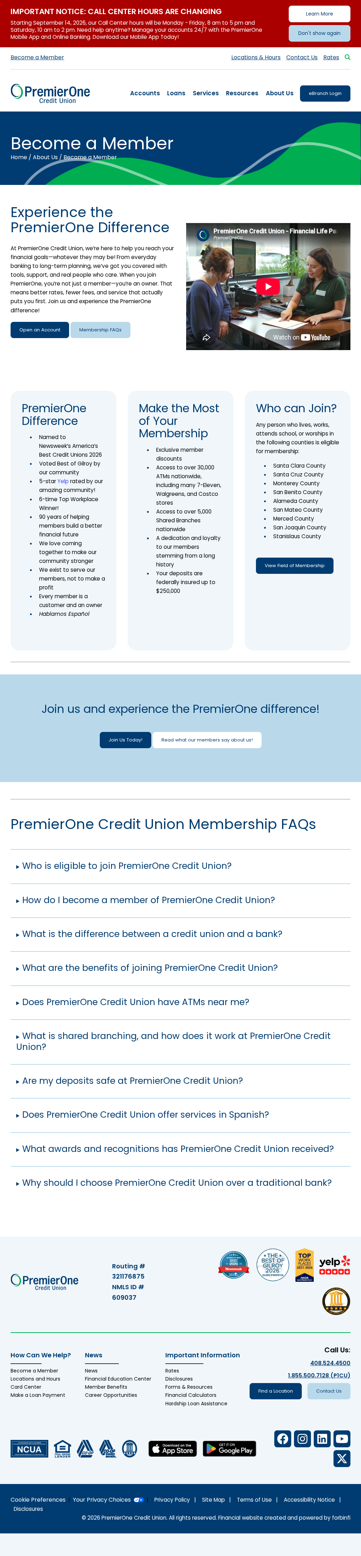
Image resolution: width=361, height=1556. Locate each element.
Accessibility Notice (309, 1499)
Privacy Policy (172, 1499)
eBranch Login (325, 93)
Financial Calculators (190, 1395)
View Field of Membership (295, 565)
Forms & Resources (189, 1386)
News (91, 1370)
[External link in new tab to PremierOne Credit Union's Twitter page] (342, 1458)
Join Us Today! (125, 740)
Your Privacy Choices (102, 1500)
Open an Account (39, 329)
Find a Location (275, 1391)
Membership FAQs (100, 329)
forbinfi (341, 1517)
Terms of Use (254, 1499)
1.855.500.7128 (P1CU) (319, 1375)
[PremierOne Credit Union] (50, 93)
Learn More (319, 13)
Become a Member (37, 57)
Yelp (63, 481)
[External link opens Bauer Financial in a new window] (129, 1449)
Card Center (26, 1386)
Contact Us (302, 57)
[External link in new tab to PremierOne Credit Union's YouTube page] (342, 1438)
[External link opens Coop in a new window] (85, 1449)
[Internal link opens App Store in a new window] (172, 1449)
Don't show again (319, 33)
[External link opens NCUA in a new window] (29, 1449)
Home (19, 157)
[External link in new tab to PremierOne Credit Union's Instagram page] (302, 1438)
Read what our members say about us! (207, 740)
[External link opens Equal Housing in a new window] (62, 1449)
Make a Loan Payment (38, 1395)
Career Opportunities (111, 1395)
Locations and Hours (35, 1378)
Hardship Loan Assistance (196, 1403)
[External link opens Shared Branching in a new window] (107, 1449)
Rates (331, 57)
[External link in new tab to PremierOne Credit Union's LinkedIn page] (322, 1438)
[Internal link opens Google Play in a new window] (229, 1449)
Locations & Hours (256, 57)
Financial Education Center (118, 1378)
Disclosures (179, 1378)
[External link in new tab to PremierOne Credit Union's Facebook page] (282, 1438)
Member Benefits (106, 1386)
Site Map (213, 1499)
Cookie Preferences (38, 1500)
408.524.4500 (330, 1363)
